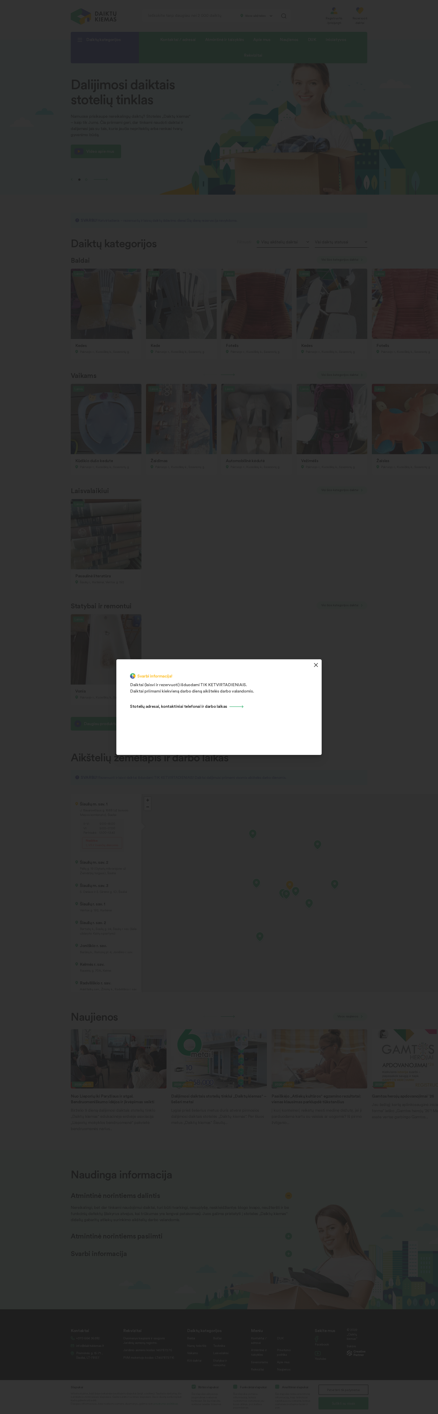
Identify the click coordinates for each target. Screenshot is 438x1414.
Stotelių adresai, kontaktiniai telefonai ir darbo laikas (178, 706)
